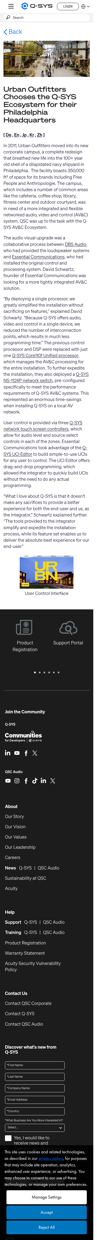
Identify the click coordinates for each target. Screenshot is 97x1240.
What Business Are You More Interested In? (34, 1120)
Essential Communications (38, 257)
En (16, 135)
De (8, 135)
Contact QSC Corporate (28, 1003)
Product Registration (25, 943)
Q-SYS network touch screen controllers (42, 426)
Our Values (16, 837)
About (11, 807)
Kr (31, 135)
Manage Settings (46, 1197)
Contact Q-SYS (19, 1014)
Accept (47, 1212)
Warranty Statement (25, 953)
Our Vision (15, 827)
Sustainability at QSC (25, 878)
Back (14, 31)
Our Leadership (20, 847)
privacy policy (51, 1158)
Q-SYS (10, 724)
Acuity (11, 888)
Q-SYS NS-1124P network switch (46, 377)
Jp (24, 135)
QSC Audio (14, 773)
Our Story (14, 817)
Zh (39, 135)
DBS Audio (75, 244)
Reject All (46, 1227)
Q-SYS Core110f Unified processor (45, 356)
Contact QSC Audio (24, 1024)
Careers (12, 857)
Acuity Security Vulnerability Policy (33, 966)
